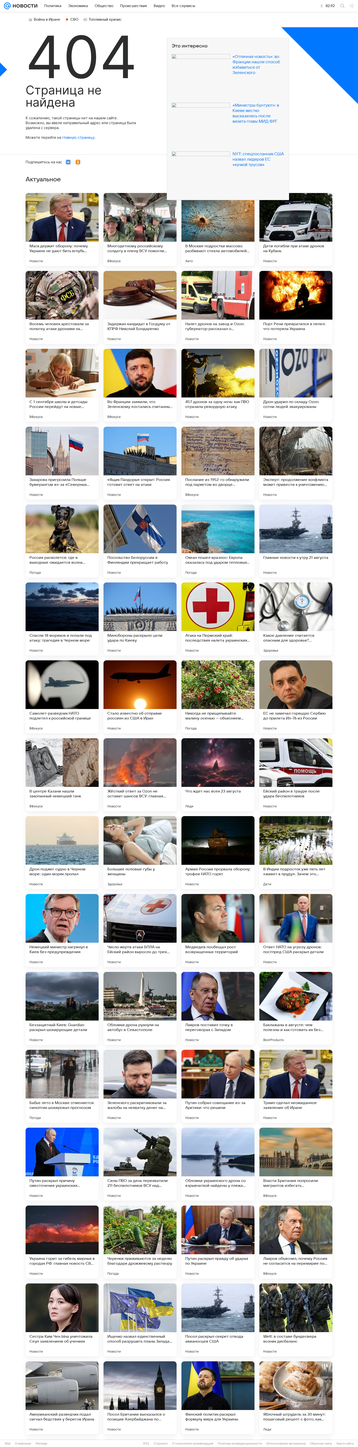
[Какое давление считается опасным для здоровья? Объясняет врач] (295, 618)
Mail (7, 1443)
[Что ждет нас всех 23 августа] (217, 774)
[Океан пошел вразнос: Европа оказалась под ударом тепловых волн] (217, 541)
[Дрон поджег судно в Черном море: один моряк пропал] (62, 852)
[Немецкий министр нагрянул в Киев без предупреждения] (62, 930)
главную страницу (78, 137)
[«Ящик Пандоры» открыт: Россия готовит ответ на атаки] (140, 463)
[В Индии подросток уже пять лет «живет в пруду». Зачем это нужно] (295, 852)
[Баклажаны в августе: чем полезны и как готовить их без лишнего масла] (295, 1008)
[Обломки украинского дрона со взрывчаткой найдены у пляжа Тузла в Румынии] (217, 1164)
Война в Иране (47, 19)
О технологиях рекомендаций (192, 1443)
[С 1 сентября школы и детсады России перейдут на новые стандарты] (62, 385)
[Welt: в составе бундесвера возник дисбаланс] (295, 1319)
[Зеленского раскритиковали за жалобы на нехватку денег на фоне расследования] (140, 1086)
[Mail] (7, 6)
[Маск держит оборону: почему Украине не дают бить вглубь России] (62, 229)
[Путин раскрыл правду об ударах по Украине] (217, 1242)
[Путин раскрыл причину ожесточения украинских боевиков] (62, 1164)
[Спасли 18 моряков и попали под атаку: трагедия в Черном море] (62, 618)
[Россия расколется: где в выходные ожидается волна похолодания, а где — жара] (62, 541)
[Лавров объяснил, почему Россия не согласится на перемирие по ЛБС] (295, 1242)
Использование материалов (286, 1443)
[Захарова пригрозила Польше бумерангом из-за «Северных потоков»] (62, 463)
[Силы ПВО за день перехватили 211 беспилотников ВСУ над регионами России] (140, 1164)
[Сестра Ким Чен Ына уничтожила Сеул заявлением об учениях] (62, 1319)
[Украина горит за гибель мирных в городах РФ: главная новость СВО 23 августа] (62, 1242)
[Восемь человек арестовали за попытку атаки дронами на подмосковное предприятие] (62, 307)
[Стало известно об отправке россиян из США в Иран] (140, 696)
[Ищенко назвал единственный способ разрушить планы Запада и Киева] (140, 1319)
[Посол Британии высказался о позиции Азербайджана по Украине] (140, 1397)
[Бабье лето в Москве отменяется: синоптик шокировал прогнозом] (62, 1086)
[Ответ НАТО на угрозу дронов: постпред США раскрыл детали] (295, 930)
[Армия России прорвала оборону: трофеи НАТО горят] (217, 852)
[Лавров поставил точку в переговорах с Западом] (217, 1008)
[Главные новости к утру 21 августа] (295, 541)
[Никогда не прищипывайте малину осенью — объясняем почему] (217, 696)
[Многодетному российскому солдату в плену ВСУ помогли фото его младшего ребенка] (140, 229)
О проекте (161, 1443)
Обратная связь (321, 1443)
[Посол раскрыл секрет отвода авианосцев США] (217, 1319)
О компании (23, 1443)
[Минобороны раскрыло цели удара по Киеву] (140, 618)
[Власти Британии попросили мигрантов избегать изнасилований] (295, 1164)
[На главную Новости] (24, 6)
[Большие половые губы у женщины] (140, 852)
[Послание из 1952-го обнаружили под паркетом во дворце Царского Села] (217, 463)
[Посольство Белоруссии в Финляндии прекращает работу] (140, 541)
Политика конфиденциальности (240, 1443)
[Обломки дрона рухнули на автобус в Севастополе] (140, 1008)
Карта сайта (345, 1443)
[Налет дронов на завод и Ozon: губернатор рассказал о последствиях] (217, 307)
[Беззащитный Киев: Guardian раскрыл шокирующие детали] (62, 1008)
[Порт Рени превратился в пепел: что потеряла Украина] (295, 307)
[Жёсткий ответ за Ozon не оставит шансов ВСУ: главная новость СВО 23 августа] (140, 774)
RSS (146, 1443)
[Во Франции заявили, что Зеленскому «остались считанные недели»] (140, 385)
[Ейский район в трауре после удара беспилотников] (295, 774)
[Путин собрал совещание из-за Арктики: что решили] (217, 1086)
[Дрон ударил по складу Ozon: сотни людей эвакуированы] (295, 385)
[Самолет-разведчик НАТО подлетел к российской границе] (62, 696)
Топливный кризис (105, 19)
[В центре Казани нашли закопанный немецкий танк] (62, 774)
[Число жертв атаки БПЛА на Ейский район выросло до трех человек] (140, 930)
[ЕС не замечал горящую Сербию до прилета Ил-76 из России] (295, 696)
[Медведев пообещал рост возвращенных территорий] (217, 930)
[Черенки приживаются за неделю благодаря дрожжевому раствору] (140, 1242)
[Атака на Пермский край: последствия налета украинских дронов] (217, 618)
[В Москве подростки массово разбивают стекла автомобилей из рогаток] (217, 229)
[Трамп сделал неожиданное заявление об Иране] (295, 1086)
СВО (74, 19)
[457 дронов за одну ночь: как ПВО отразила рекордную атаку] (217, 385)
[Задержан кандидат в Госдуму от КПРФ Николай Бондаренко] (140, 307)
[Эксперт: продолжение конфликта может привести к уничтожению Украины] (295, 463)
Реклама (41, 1443)
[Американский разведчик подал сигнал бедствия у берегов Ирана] (62, 1397)
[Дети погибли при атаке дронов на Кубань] (295, 229)
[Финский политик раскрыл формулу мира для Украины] (217, 1397)
